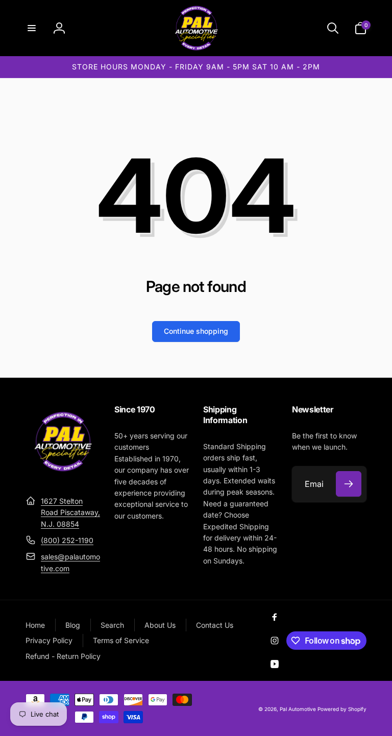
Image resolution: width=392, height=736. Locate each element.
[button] (31, 28)
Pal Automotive (298, 709)
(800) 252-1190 (67, 540)
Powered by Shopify (341, 709)
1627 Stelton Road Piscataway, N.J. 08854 (70, 512)
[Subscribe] (348, 484)
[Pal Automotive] (63, 476)
